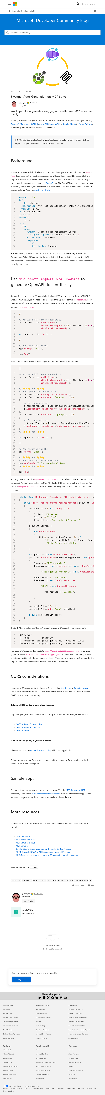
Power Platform (85, 124)
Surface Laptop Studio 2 (10, 1017)
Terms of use (50, 1088)
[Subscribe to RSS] (61, 997)
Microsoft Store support (43, 1017)
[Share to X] (48, 997)
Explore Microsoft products (11, 1034)
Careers (71, 1050)
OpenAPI (50, 183)
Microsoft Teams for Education (78, 1017)
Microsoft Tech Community (44, 1066)
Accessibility (72, 1074)
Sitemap (5, 1088)
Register (85, 4)
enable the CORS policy (40, 750)
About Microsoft (73, 1054)
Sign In (92, 4)
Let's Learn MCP (23, 836)
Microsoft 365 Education (76, 1022)
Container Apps (81, 688)
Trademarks (60, 1088)
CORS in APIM (22, 730)
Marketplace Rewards (42, 1074)
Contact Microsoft (16, 1088)
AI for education (73, 1038)
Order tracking (40, 1026)
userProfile (28, 901)
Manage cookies (38, 1088)
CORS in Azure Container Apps (29, 724)
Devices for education (75, 1013)
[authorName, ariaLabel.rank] (14, 104)
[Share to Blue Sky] (56, 997)
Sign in (21, 979)
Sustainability (73, 1078)
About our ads (91, 1088)
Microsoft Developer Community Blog (23, 11)
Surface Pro (6, 1009)
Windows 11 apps (8, 1038)
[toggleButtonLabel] (95, 11)
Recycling (81, 1088)
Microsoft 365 (7, 1062)
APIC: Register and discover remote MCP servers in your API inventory (47, 855)
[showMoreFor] (90, 880)
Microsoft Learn (41, 1058)
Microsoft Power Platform (11, 1066)
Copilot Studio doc (42, 190)
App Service (66, 688)
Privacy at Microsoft (75, 1062)
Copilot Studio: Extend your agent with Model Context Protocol (43, 848)
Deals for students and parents (78, 1034)
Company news (73, 1058)
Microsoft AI (7, 1050)
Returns (38, 1022)
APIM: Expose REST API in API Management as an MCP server (43, 852)
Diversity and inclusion (76, 1070)
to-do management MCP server (45, 793)
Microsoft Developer (42, 1054)
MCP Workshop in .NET (26, 839)
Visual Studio (40, 1078)
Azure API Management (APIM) (24, 124)
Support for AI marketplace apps (46, 1062)
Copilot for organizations (10, 1022)
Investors (71, 1066)
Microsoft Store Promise (43, 1034)
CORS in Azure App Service (28, 727)
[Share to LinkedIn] (40, 997)
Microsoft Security (8, 1054)
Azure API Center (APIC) (49, 124)
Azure (37, 1050)
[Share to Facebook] (44, 997)
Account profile (40, 1009)
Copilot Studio (69, 124)
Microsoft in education (75, 1009)
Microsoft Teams (8, 1070)
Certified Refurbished (42, 1030)
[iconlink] (16, 912)
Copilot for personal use (10, 1026)
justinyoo (22, 103)
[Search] (78, 3)
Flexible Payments (41, 1038)
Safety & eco (71, 1088)
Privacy (27, 1088)
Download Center (41, 1013)
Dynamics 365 (7, 1058)
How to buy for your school (77, 1026)
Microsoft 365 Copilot (10, 1074)
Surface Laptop (7, 1013)
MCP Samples (22, 845)
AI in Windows (7, 1030)
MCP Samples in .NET (75, 790)
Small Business (7, 1078)
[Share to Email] (65, 997)
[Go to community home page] (15, 4)
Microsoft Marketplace (43, 1070)
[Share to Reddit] (52, 997)
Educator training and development (79, 1030)
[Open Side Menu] (10, 4)
